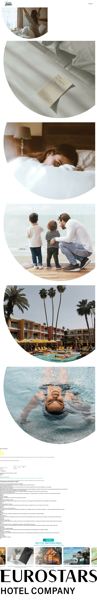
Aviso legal (39, 594)
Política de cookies (56, 594)
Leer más (2, 494)
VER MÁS (48, 540)
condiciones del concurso (11, 471)
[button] (45, 569)
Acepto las (9, 471)
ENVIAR (1, 474)
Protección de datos (47, 594)
